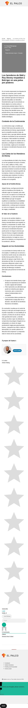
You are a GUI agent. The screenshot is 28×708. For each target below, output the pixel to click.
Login (3, 611)
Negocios (9, 38)
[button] (2, 3)
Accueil (3, 38)
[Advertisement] (14, 21)
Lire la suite (17, 350)
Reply (2, 694)
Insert (3, 706)
